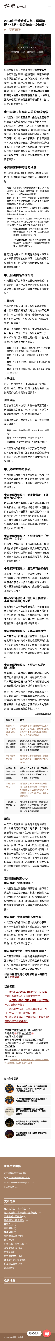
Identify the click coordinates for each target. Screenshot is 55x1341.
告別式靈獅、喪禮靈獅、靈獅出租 (20, 1212)
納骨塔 (7, 1252)
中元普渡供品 (15, 1060)
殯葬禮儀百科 (10, 1236)
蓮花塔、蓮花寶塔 (13, 1259)
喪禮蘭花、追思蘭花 (14, 1220)
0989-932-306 (20, 1173)
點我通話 (10, 1046)
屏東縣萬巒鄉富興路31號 (19, 1178)
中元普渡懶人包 (27, 1060)
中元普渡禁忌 (9, 1063)
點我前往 (15, 977)
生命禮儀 (26, 1033)
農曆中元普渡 (27, 1063)
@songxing (10, 1056)
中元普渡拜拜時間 (41, 1060)
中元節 (18, 1063)
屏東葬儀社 (42, 1043)
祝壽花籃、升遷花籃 (14, 1244)
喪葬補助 (8, 1228)
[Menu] (49, 5)
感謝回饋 (8, 1232)
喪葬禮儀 (21, 1030)
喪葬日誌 (8, 1224)
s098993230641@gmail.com (22, 1182)
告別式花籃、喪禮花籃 (15, 1208)
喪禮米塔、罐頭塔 (13, 1216)
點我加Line (12, 1187)
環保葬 (7, 1240)
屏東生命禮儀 (26, 1043)
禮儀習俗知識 (10, 1248)
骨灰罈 (7, 1267)
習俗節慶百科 (15, 29)
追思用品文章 (10, 1263)
